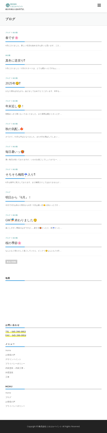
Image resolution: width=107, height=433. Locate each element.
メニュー (99, 5)
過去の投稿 (11, 262)
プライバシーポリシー (15, 363)
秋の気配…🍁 (14, 129)
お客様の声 (10, 354)
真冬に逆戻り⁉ (15, 60)
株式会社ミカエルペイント (50, 426)
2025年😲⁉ (12, 83)
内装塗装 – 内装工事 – (15, 368)
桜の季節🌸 (13, 243)
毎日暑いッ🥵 (14, 151)
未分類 (15, 32)
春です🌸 (11, 37)
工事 (7, 377)
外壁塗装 (9, 372)
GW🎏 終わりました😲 (21, 220)
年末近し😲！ (14, 106)
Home (8, 350)
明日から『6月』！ (18, 197)
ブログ (8, 32)
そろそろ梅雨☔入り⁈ (20, 174)
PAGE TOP (101, 417)
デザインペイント (13, 359)
